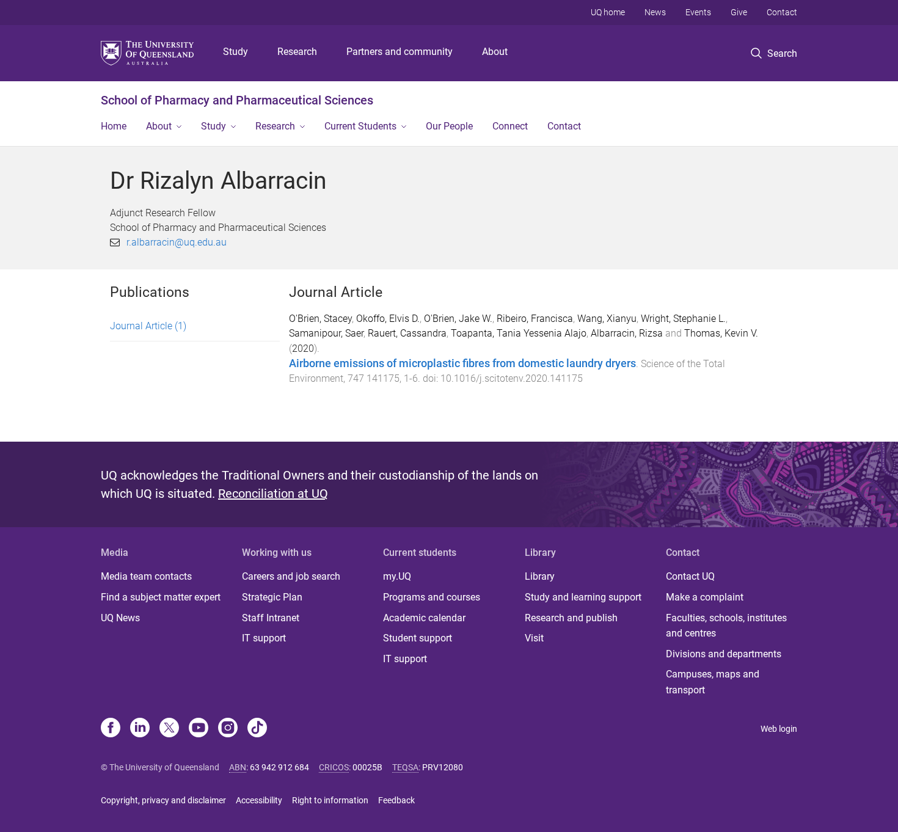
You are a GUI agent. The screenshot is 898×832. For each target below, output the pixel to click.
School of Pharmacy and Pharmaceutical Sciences (237, 100)
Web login (779, 729)
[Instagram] (228, 728)
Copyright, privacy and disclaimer (163, 800)
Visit (534, 638)
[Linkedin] (140, 728)
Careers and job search (291, 576)
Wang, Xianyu (607, 318)
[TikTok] (257, 728)
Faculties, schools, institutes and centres (726, 626)
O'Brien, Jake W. (458, 318)
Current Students (360, 126)
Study (235, 51)
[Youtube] (198, 728)
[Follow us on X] (169, 728)
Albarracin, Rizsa (627, 333)
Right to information (330, 800)
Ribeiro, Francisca (535, 318)
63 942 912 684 (279, 767)
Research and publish (571, 618)
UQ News (120, 618)
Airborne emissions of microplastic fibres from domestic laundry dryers (462, 363)
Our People (449, 126)
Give (739, 12)
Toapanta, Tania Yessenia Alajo (518, 333)
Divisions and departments (723, 654)
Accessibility (259, 800)
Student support (417, 638)
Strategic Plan (272, 597)
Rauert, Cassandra (407, 333)
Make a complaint (704, 597)
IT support (264, 638)
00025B (367, 767)
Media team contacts (146, 576)
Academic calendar (424, 618)
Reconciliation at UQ (273, 493)
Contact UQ (690, 576)
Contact (782, 12)
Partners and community (399, 51)
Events (698, 12)
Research (297, 51)
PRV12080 (442, 767)
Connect (510, 126)
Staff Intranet (270, 618)
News (655, 12)
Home (113, 126)
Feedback (396, 800)
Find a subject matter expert (161, 597)
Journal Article (148, 326)
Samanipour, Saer (326, 333)
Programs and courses (431, 597)
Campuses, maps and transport (712, 682)
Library (540, 576)
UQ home (608, 12)
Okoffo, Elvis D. (388, 318)
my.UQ (397, 576)
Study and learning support (583, 597)
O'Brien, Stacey (320, 318)
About (495, 51)
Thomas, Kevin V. (721, 333)
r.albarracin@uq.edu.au (176, 242)
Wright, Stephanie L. (683, 318)
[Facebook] (110, 728)
